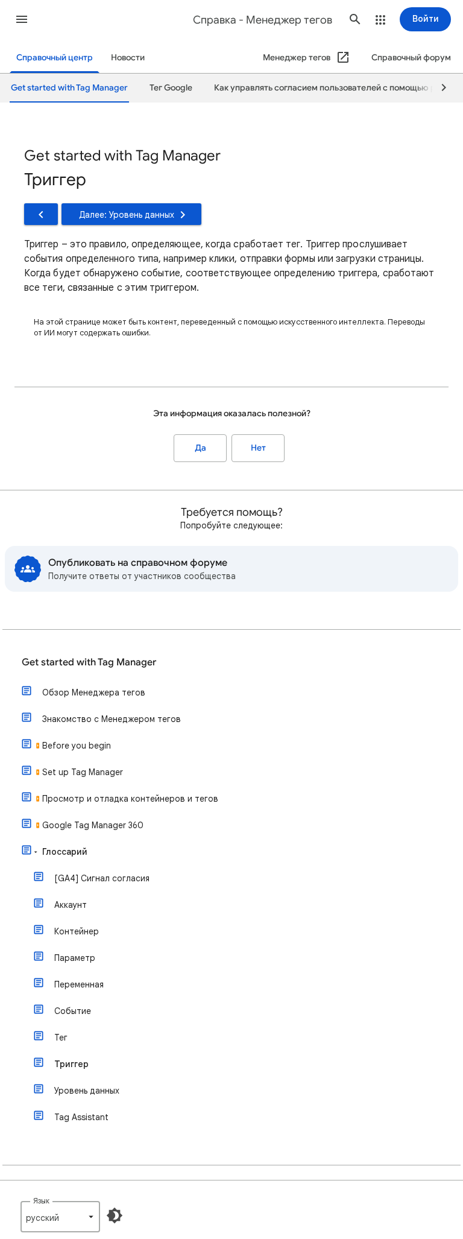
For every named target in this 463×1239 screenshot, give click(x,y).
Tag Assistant (81, 1117)
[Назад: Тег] (41, 214)
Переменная (79, 984)
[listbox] (60, 1216)
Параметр (74, 957)
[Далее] (438, 88)
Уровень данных (86, 1090)
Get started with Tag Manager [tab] (69, 88)
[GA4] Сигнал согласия (102, 878)
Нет (258, 448)
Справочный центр (54, 57)
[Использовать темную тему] (114, 1215)
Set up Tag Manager (82, 772)
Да (200, 448)
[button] (21, 19)
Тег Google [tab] (171, 88)
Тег (61, 1037)
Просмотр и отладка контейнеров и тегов (130, 798)
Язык (41, 1200)
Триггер (71, 1064)
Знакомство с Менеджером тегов (111, 719)
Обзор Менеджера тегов (93, 692)
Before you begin (76, 745)
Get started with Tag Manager (89, 662)
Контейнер (76, 931)
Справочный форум (411, 57)
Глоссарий (64, 851)
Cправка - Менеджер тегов (262, 20)
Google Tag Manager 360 (92, 825)
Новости (128, 57)
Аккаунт (70, 904)
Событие (72, 1011)
